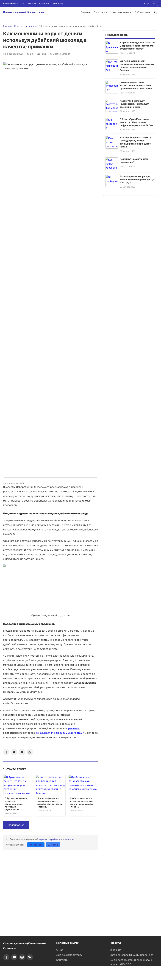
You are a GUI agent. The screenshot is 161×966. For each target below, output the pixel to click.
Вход (146, 3)
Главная (85, 12)
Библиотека (142, 12)
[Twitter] (14, 752)
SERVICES (58, 3)
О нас (59, 949)
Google (54, 844)
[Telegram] (22, 752)
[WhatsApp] (30, 752)
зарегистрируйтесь (49, 839)
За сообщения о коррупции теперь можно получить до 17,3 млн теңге (137, 179)
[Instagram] (22, 957)
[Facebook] (6, 752)
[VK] (30, 957)
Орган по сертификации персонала (131, 954)
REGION (32, 3)
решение (73, 728)
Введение (115, 949)
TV (23, 3)
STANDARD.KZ (10, 3)
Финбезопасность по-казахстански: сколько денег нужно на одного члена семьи (136, 85)
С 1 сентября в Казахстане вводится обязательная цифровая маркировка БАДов (136, 122)
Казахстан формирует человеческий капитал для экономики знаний (134, 103)
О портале (99, 12)
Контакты (62, 959)
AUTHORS (44, 3)
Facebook (37, 844)
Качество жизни (120, 12)
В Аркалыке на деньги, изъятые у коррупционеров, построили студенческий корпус (137, 45)
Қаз (154, 4)
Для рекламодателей (69, 954)
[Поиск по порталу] (155, 12)
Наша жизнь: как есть (26, 26)
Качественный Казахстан (23, 12)
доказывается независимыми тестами (60, 732)
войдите (69, 839)
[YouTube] (14, 957)
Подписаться (16, 825)
